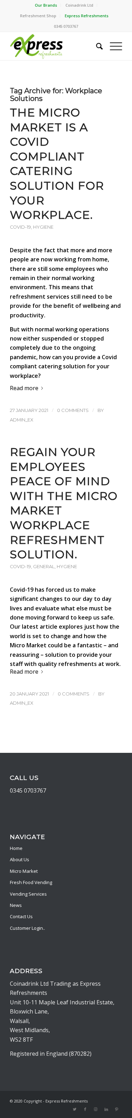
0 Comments (73, 410)
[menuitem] (46, 5)
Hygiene (43, 227)
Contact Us (21, 916)
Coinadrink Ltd (79, 5)
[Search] (96, 46)
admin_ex (21, 420)
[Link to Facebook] (85, 1109)
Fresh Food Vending (31, 882)
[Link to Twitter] (74, 1109)
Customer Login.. (27, 928)
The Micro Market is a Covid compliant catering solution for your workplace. (57, 164)
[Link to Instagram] (95, 1109)
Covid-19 (20, 227)
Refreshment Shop (38, 15)
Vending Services (28, 894)
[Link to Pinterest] (117, 1109)
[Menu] (112, 46)
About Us (19, 859)
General (44, 566)
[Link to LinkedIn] (106, 1109)
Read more (24, 388)
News (16, 905)
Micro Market (28, 645)
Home (16, 848)
